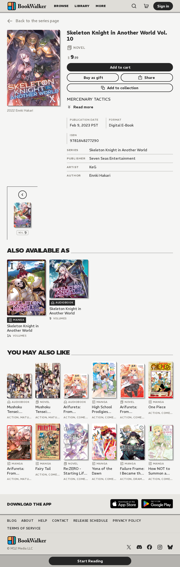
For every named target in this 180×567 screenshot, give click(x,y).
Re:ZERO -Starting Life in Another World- (75, 470)
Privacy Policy (127, 520)
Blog (12, 520)
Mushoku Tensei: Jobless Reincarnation (19, 409)
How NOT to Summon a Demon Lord (159, 470)
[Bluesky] (170, 547)
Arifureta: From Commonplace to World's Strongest (76, 409)
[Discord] (139, 547)
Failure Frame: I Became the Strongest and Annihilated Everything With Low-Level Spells (132, 470)
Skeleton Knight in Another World (118, 150)
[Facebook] (149, 547)
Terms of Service (24, 528)
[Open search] (134, 6)
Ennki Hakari (99, 175)
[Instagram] (160, 547)
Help (42, 520)
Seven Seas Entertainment (112, 158)
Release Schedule (90, 520)
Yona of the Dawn (102, 470)
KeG (92, 167)
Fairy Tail (43, 468)
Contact (60, 520)
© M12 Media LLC (20, 548)
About (27, 520)
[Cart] (146, 6)
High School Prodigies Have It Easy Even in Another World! (102, 409)
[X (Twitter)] (129, 547)
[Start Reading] (33, 68)
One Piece (157, 407)
